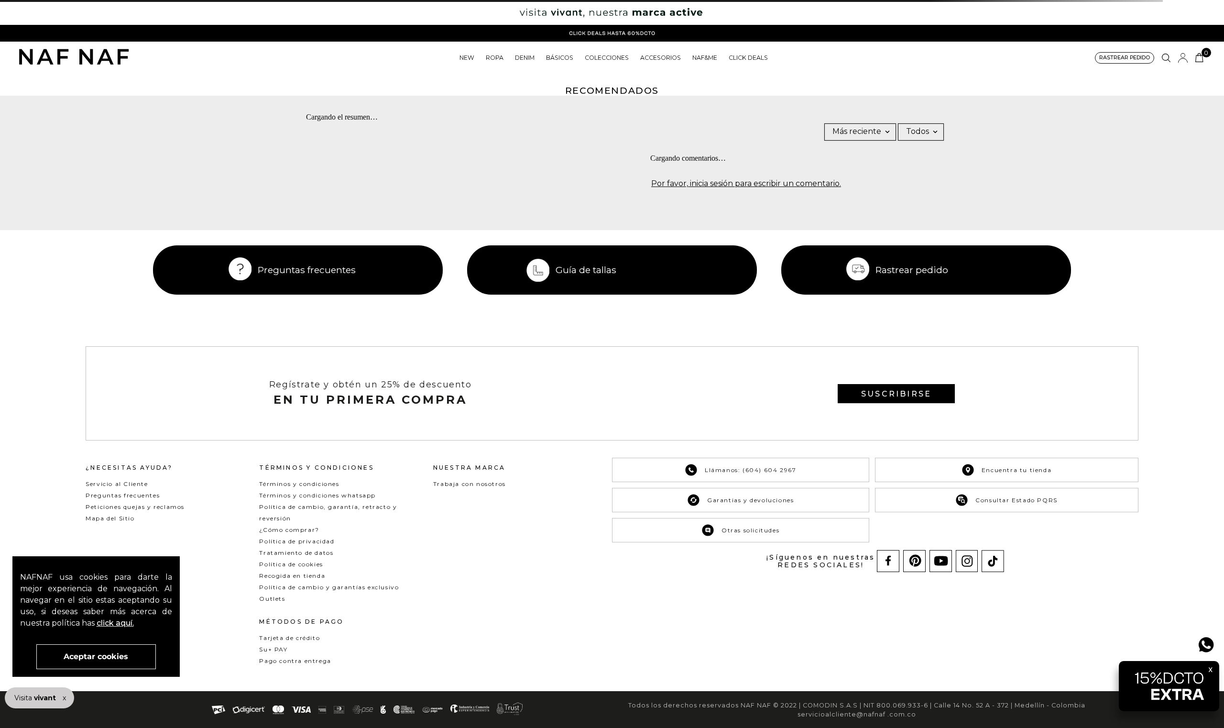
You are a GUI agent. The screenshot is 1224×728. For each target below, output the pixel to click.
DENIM (525, 57)
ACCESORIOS (660, 57)
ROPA (494, 57)
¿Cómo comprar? (289, 529)
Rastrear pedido (911, 270)
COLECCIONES (607, 57)
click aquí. (115, 623)
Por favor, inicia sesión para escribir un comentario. (746, 183)
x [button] (64, 698)
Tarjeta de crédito (289, 637)
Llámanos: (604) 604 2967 (750, 470)
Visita (36, 698)
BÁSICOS (559, 57)
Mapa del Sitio (110, 518)
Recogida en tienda (292, 575)
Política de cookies (291, 564)
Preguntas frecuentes (307, 270)
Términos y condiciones (299, 483)
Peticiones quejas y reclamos (135, 506)
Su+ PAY (273, 649)
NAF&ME (704, 57)
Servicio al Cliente (117, 483)
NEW (466, 57)
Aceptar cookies (96, 656)
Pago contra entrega (295, 660)
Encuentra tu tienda (1016, 470)
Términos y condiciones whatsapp (317, 495)
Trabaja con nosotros (469, 483)
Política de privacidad (296, 541)
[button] (1124, 58)
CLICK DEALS (748, 57)
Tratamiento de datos (296, 552)
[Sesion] (1183, 58)
